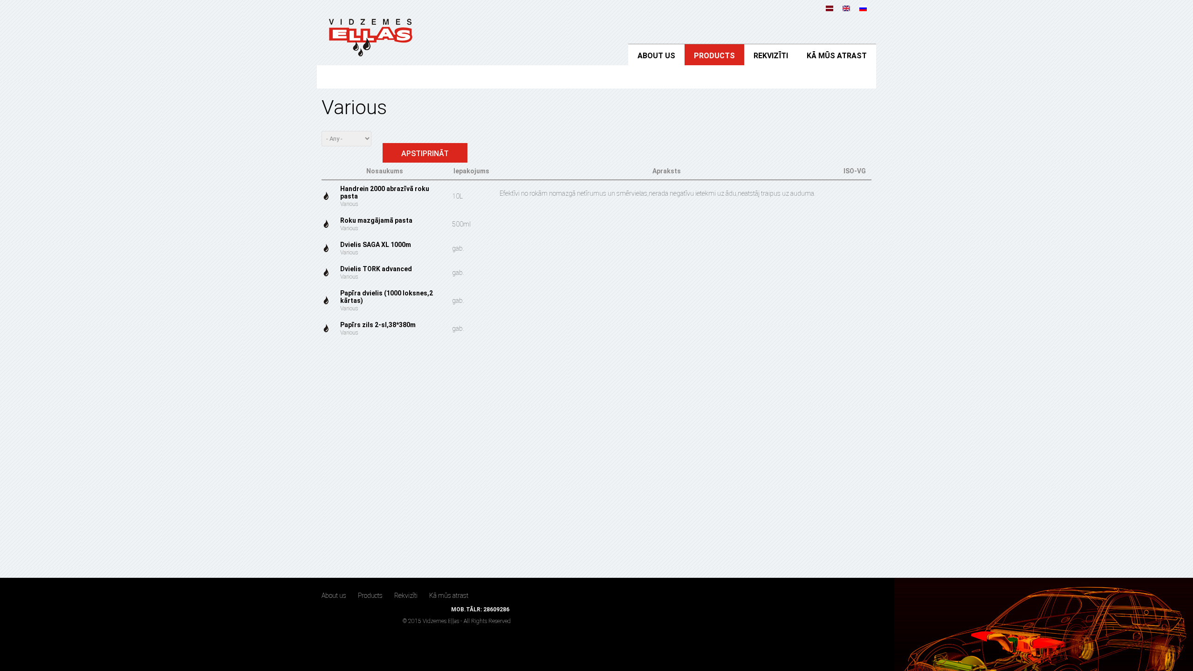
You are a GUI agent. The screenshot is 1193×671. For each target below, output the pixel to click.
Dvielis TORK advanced (376, 269)
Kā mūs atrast (837, 55)
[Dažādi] (829, 7)
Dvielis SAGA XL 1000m (375, 244)
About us (656, 55)
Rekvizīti (771, 55)
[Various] (846, 7)
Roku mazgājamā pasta (376, 220)
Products (714, 55)
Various (349, 204)
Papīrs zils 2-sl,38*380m (378, 325)
